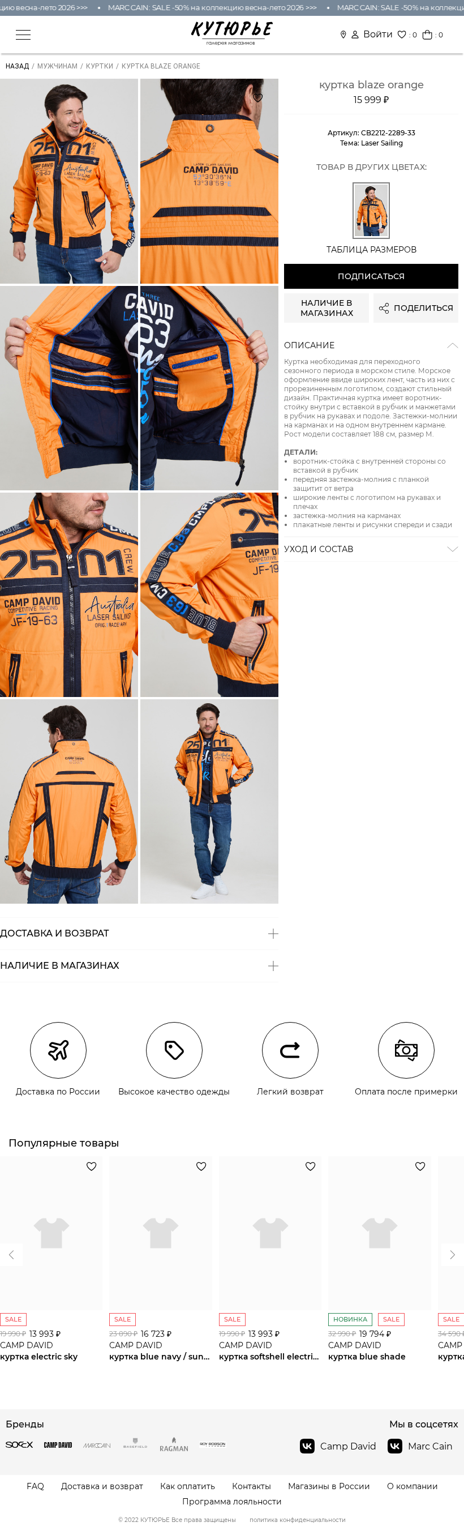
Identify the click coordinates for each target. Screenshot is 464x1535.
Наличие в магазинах (326, 308)
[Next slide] (11, 1254)
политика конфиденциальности (298, 1520)
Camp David (348, 1446)
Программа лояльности (232, 1502)
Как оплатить (187, 1486)
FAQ (35, 1486)
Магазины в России (329, 1486)
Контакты (251, 1486)
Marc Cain (430, 1446)
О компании (412, 1486)
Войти (378, 34)
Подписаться (371, 276)
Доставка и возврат (102, 1486)
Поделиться (423, 308)
